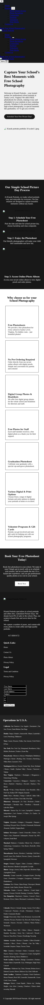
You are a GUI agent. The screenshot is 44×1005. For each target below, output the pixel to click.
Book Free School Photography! (12, 57)
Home (7, 35)
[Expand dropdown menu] (13, 37)
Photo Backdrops (16, 41)
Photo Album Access (18, 39)
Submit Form (9, 705)
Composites (14, 43)
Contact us (9, 52)
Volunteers (14, 48)
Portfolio (13, 46)
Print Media (14, 50)
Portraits (8, 37)
